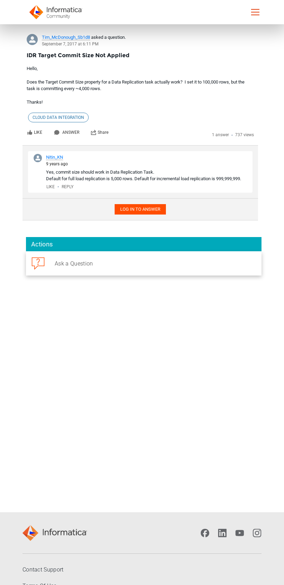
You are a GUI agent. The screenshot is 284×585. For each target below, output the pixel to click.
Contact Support (43, 569)
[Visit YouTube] (239, 533)
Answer (70, 132)
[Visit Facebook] (205, 533)
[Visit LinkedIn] (222, 533)
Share (103, 132)
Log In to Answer (140, 209)
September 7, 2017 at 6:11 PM (70, 44)
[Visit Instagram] (256, 533)
